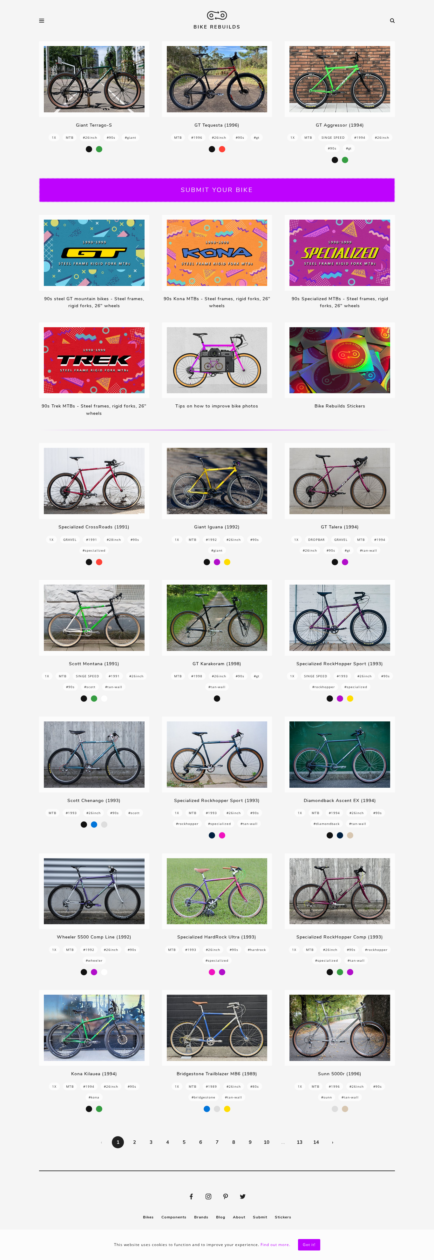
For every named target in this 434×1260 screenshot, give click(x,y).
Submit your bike (217, 190)
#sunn (326, 1097)
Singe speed (333, 137)
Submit (260, 1217)
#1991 (91, 539)
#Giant (130, 137)
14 (316, 1142)
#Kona (94, 1097)
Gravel (70, 539)
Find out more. (275, 1244)
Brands (201, 1217)
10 (266, 1142)
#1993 (342, 676)
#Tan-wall (368, 550)
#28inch (114, 539)
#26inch (90, 137)
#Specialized (94, 550)
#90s (111, 137)
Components (173, 1217)
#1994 (359, 137)
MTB (69, 137)
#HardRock (257, 949)
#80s (254, 1086)
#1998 (196, 676)
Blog (220, 1217)
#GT (257, 137)
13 (299, 1142)
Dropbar (316, 539)
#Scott (90, 687)
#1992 (211, 539)
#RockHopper (323, 687)
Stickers (283, 1217)
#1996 (196, 137)
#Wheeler (94, 960)
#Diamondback (327, 823)
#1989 (211, 1086)
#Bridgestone (203, 1097)
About (239, 1217)
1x (54, 137)
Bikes (148, 1217)
